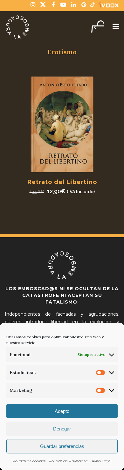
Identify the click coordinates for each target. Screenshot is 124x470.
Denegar (62, 428)
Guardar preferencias (62, 446)
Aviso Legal (102, 461)
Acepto (62, 411)
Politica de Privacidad (68, 461)
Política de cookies (28, 461)
